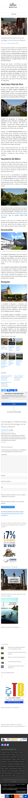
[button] (14, 393)
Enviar (14, 404)
